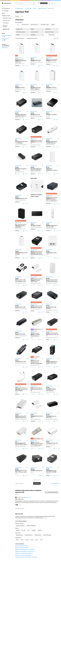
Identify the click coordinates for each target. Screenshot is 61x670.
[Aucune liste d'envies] (55, 3)
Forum (16, 494)
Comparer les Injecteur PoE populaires (23, 555)
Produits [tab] (17, 16)
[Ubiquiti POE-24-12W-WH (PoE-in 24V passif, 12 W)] (37, 410)
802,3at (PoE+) (25, 24)
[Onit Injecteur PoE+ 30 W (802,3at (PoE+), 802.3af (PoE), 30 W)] (52, 328)
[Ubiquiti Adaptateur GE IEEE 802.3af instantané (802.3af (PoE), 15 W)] (52, 135)
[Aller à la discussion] (37, 501)
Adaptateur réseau (6, 15)
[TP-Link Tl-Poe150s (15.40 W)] (52, 108)
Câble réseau (5, 47)
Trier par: (17, 38)
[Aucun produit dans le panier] (58, 3)
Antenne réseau (6, 20)
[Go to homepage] (6, 3)
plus (46, 517)
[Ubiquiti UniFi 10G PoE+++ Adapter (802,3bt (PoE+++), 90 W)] (37, 81)
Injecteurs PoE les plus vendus (21, 545)
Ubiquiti (53, 24)
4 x (18, 24)
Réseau (3, 13)
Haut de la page (55, 483)
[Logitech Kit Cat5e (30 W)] (52, 246)
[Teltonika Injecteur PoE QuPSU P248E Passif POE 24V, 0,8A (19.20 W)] (52, 464)
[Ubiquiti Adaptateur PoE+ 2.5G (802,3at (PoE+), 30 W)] (21, 54)
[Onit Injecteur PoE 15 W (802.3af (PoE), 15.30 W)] (37, 382)
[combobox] (22, 38)
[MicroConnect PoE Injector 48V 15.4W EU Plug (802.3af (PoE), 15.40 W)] (21, 437)
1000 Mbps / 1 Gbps (45, 24)
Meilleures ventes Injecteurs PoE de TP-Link (24, 551)
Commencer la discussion (52, 492)
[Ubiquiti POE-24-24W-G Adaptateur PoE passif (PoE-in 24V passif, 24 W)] (52, 191)
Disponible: (29, 38)
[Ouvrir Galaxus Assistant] (49, 3)
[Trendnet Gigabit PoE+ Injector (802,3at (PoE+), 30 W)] (52, 382)
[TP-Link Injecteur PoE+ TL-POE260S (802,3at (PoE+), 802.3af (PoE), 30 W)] (21, 135)
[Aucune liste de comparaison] (52, 3)
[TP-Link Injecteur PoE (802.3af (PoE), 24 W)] (52, 437)
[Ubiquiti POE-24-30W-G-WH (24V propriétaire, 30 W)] (37, 273)
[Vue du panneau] (55, 38)
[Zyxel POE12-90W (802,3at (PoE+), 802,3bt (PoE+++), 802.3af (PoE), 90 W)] (21, 301)
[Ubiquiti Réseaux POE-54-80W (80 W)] (21, 246)
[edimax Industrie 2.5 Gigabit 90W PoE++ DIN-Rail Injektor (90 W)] (52, 355)
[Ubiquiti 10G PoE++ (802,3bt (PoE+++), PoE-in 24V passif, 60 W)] (37, 54)
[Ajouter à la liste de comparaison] (23, 66)
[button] (27, 57)
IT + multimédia (5, 10)
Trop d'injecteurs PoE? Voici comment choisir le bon (26, 557)
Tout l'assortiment (6, 8)
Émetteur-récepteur (5, 26)
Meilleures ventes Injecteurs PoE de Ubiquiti (24, 549)
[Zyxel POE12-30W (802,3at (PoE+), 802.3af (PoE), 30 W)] (21, 328)
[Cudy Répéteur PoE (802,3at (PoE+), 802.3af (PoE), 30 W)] (21, 355)
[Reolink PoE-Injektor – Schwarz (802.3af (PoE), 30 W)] (21, 162)
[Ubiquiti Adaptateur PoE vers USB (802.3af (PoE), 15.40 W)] (52, 219)
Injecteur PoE (6, 29)
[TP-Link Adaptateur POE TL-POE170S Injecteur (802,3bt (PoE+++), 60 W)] (37, 162)
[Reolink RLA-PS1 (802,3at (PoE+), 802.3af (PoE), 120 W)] (37, 108)
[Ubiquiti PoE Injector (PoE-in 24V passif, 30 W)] (37, 301)
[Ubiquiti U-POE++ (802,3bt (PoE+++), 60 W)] (21, 81)
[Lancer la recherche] (16, 3)
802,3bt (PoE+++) (34, 24)
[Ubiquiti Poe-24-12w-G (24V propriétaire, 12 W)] (37, 135)
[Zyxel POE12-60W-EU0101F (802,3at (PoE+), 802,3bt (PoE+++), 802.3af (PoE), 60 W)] (52, 301)
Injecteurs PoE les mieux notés (21, 547)
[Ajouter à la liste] (25, 66)
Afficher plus (37, 483)
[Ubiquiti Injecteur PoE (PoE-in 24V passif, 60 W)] (21, 191)
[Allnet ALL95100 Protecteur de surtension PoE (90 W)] (37, 328)
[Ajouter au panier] (27, 66)
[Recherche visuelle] (33, 3)
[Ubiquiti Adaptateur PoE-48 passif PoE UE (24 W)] (37, 246)
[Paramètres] (38, 3)
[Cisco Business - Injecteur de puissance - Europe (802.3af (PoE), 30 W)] (37, 355)
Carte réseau (6, 23)
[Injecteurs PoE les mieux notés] (37, 187)
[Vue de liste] (57, 38)
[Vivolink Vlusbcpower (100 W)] (37, 464)
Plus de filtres (52, 34)
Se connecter (44, 3)
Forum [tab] (21, 16)
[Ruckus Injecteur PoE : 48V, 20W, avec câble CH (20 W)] (21, 464)
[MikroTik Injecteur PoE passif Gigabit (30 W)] (21, 382)
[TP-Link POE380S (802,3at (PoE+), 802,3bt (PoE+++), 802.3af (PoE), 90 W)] (37, 219)
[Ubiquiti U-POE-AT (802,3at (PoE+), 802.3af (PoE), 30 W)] (52, 81)
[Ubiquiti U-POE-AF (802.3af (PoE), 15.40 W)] (52, 54)
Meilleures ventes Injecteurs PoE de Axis (24, 553)
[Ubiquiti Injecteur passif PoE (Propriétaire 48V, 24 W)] (21, 219)
